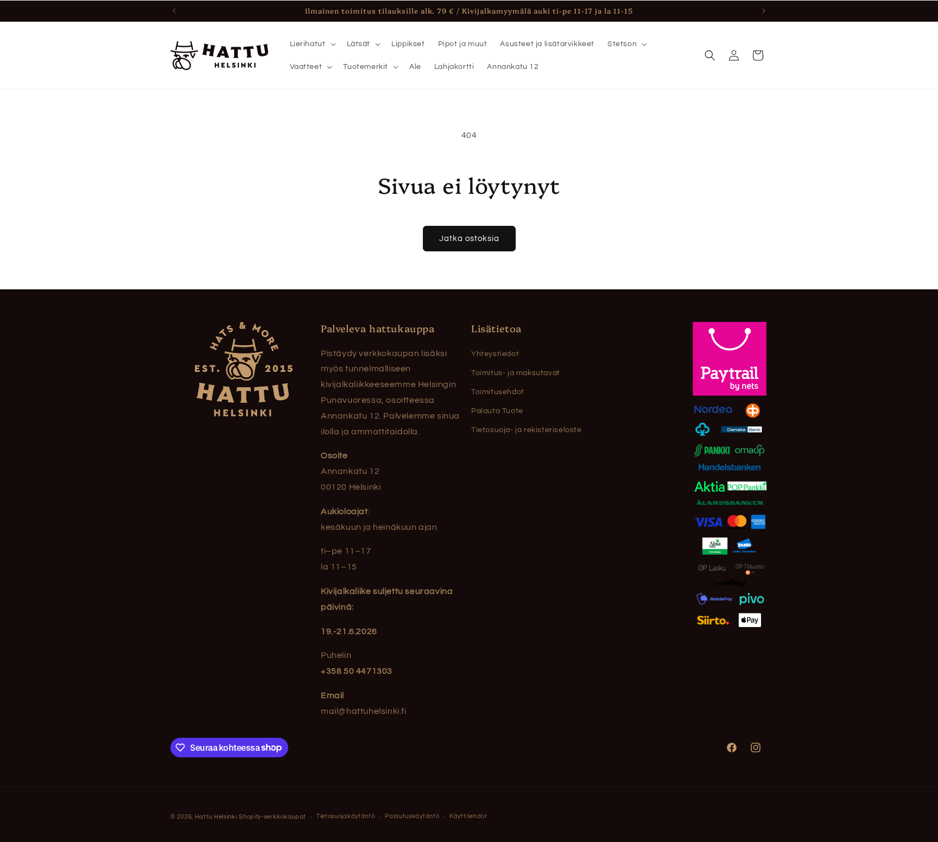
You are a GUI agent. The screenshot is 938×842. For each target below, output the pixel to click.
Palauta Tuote (497, 411)
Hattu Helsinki (216, 817)
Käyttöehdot (468, 816)
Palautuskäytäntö (412, 816)
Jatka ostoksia (469, 239)
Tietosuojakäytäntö (345, 816)
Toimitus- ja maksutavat (515, 373)
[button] (311, 44)
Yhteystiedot (495, 354)
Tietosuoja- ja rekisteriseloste (526, 430)
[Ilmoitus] (764, 11)
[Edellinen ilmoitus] (174, 11)
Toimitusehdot (497, 392)
